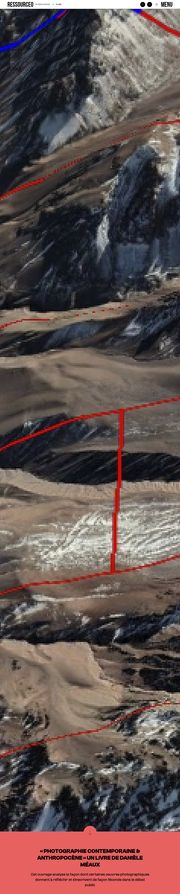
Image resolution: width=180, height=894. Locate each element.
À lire (58, 4)
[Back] (149, 4)
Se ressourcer (42, 4)
